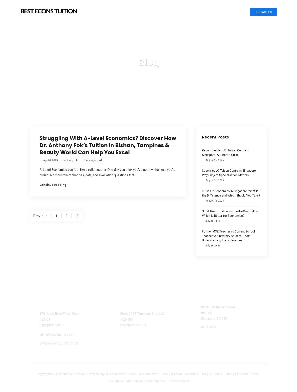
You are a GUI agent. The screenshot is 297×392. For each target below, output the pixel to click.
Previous (40, 216)
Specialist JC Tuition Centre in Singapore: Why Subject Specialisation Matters (229, 173)
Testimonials (210, 12)
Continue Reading (53, 185)
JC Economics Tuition (120, 374)
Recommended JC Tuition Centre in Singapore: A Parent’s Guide (225, 153)
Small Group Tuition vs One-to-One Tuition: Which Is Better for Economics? (230, 213)
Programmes (178, 12)
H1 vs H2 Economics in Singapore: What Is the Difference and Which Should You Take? (231, 193)
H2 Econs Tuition (247, 374)
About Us (149, 12)
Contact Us (263, 12)
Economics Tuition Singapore (127, 381)
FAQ (233, 12)
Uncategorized (93, 160)
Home (128, 12)
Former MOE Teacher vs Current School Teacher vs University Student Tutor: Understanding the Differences (228, 236)
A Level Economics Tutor (188, 374)
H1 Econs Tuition (220, 374)
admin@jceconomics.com (57, 334)
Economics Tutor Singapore (170, 381)
